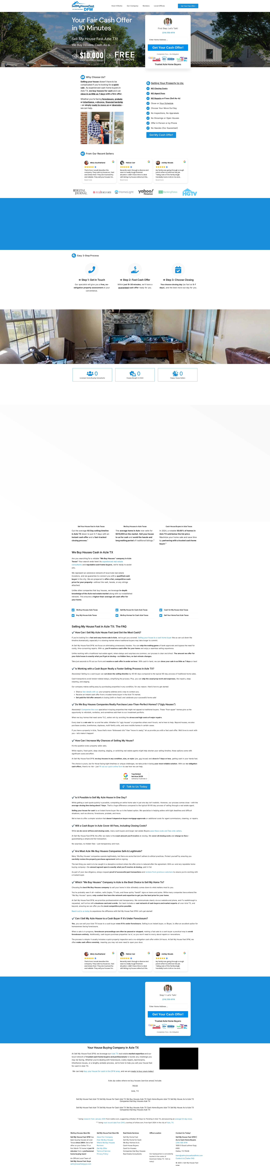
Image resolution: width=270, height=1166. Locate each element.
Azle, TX (170, 1123)
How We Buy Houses (105, 1140)
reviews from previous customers (159, 872)
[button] (91, 610)
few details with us (90, 692)
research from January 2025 (95, 1119)
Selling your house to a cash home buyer (154, 638)
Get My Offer (102, 1148)
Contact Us (180, 1158)
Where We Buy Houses (106, 1143)
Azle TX (114, 1054)
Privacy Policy (102, 1154)
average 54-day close (183, 1119)
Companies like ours (89, 709)
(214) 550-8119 (181, 1143)
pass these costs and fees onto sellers (166, 831)
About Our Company (105, 1137)
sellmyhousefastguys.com (80, 1164)
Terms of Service (103, 1151)
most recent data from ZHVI (114, 1123)
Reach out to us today (81, 911)
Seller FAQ (190, 1158)
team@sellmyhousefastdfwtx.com (189, 1156)
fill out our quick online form (111, 766)
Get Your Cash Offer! (168, 47)
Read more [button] (88, 180)
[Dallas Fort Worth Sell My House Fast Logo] (83, 2)
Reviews (100, 1145)
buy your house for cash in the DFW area (102, 1071)
